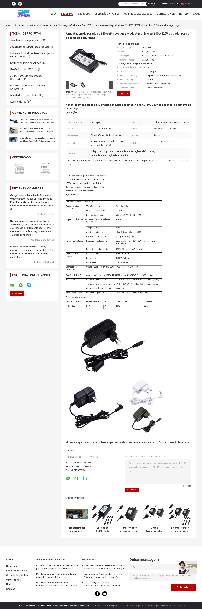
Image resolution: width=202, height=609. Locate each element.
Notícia (183, 14)
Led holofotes (18, 101)
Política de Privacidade (29, 606)
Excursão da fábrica (107, 14)
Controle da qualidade (138, 14)
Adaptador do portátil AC (24, 95)
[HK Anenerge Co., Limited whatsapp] (23, 285)
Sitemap (10, 589)
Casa (53, 14)
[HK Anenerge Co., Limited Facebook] (14, 4)
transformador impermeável (41, 25)
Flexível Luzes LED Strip (23, 69)
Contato (123, 93)
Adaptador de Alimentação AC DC (29, 46)
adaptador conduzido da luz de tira (91, 442)
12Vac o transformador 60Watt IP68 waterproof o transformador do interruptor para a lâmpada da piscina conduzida (154, 530)
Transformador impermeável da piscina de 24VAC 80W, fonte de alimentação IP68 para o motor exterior (128, 530)
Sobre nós (84, 14)
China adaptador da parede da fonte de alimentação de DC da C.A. (68, 606)
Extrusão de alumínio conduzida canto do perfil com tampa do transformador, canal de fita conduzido (57, 567)
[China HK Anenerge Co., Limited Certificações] (19, 168)
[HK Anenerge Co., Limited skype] (31, 285)
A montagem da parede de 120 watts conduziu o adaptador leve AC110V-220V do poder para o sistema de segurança (89, 95)
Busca (150, 4)
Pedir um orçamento (170, 4)
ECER (182, 606)
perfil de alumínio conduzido (25, 63)
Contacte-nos (166, 14)
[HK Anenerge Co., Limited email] (14, 285)
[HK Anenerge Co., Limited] (23, 14)
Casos (196, 14)
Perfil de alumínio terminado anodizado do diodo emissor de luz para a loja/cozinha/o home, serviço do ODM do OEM (57, 576)
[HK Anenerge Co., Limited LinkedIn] (20, 4)
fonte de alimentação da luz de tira (174, 442)
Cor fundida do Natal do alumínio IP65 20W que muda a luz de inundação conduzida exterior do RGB (103, 576)
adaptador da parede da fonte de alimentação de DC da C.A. (132, 442)
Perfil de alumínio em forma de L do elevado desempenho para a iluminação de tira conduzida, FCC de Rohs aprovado (57, 584)
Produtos (67, 14)
